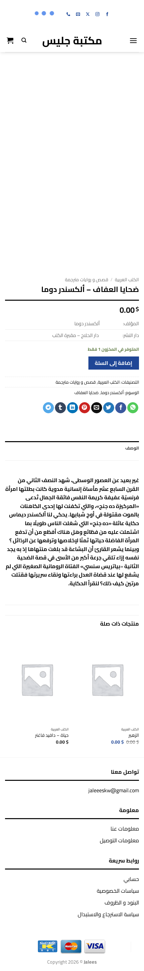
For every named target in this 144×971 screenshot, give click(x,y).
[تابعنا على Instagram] (97, 14)
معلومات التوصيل (119, 840)
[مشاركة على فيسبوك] (120, 408)
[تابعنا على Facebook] (107, 14)
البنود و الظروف (121, 902)
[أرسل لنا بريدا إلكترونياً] (78, 14)
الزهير (134, 735)
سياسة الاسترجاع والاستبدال (108, 914)
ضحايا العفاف (86, 392)
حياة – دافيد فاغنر (52, 735)
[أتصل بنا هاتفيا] (68, 14)
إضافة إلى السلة (113, 363)
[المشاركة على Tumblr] (60, 408)
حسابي (131, 879)
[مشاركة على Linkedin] (72, 408)
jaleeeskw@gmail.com (113, 790)
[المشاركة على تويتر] (108, 408)
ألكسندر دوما (112, 392)
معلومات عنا (125, 829)
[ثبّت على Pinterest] (84, 408)
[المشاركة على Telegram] (48, 408)
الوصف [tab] (132, 448)
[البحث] (24, 40)
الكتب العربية (127, 279)
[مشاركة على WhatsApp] (132, 408)
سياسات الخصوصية (118, 891)
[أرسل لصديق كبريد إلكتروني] (96, 408)
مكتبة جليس (72, 40)
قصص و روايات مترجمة (86, 279)
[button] (133, 40)
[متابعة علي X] (87, 14)
